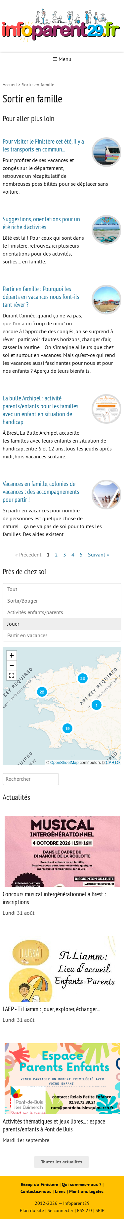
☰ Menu (62, 59)
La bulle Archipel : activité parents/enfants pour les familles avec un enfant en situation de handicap (40, 410)
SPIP (100, 1210)
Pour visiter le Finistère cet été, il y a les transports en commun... (43, 145)
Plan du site (32, 1210)
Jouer (13, 624)
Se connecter (60, 1210)
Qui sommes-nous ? (82, 1184)
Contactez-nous (36, 1191)
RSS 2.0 (84, 1210)
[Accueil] (62, 26)
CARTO (113, 762)
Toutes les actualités (61, 1161)
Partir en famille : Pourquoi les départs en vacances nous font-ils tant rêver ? (41, 296)
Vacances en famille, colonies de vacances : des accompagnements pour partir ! (41, 491)
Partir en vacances (27, 635)
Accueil (10, 84)
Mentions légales (86, 1191)
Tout (12, 589)
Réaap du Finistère (39, 1184)
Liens (60, 1191)
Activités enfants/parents (35, 612)
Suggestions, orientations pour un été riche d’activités (41, 223)
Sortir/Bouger (22, 601)
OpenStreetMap (64, 762)
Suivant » (98, 555)
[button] (96, 705)
